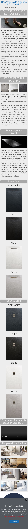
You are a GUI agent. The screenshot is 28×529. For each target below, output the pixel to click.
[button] (25, 500)
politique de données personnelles (14, 516)
